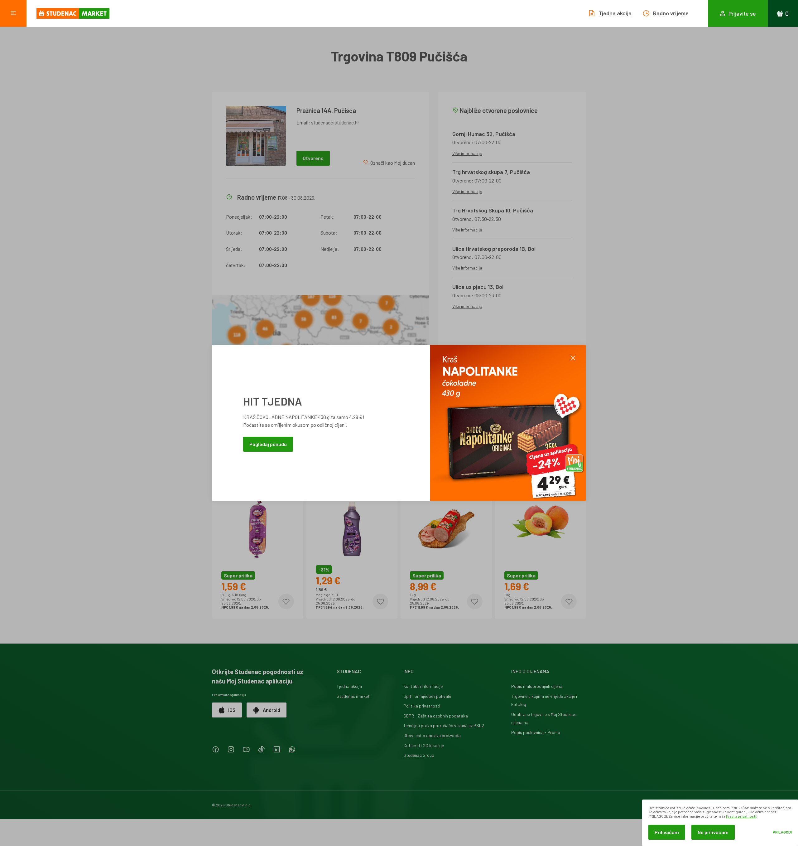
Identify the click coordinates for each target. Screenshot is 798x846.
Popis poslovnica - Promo (535, 732)
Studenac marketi (354, 696)
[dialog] (720, 823)
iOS (232, 710)
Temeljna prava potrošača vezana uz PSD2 (443, 725)
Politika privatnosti (421, 705)
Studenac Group (418, 755)
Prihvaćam (667, 832)
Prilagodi (782, 832)
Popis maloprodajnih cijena (536, 686)
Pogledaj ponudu (268, 444)
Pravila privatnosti (741, 816)
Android (271, 710)
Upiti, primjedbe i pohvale (427, 696)
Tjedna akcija (349, 686)
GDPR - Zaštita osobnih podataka (435, 715)
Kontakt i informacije (423, 686)
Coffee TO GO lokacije (423, 745)
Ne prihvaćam (713, 832)
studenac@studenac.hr (335, 122)
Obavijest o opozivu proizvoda (432, 735)
